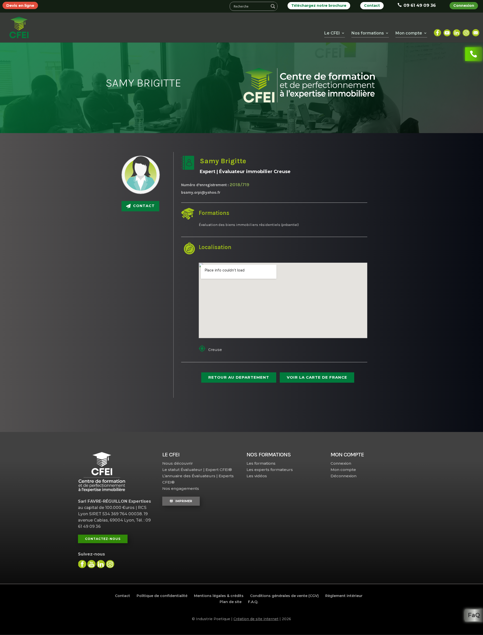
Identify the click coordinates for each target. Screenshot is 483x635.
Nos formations (367, 33)
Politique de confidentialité (162, 595)
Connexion (463, 5)
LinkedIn (456, 30)
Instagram (466, 30)
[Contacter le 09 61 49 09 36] (473, 54)
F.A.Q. (253, 602)
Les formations (261, 463)
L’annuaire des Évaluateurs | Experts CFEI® (198, 479)
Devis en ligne (20, 5)
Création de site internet (255, 619)
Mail (475, 30)
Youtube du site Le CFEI (91, 564)
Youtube (447, 30)
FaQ (474, 615)
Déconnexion (343, 475)
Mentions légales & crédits (219, 595)
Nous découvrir (177, 463)
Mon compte (343, 469)
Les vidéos (257, 475)
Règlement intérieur (344, 595)
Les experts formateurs (270, 469)
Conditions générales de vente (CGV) (284, 595)
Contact (372, 5)
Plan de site (231, 602)
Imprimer (183, 501)
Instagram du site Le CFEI (110, 564)
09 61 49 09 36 (420, 5)
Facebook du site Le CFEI (82, 564)
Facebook (437, 30)
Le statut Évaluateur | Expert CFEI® (197, 469)
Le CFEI (332, 33)
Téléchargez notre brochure (318, 5)
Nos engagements (180, 488)
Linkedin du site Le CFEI (101, 564)
